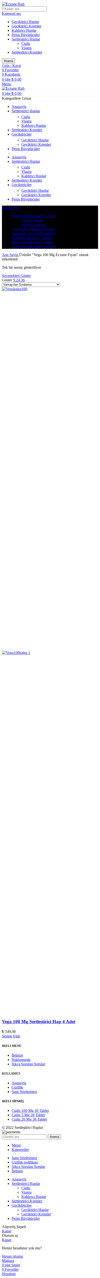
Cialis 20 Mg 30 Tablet (29, 1119)
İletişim (17, 1055)
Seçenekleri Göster (16, 276)
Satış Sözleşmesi (24, 1092)
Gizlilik (17, 1087)
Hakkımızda (21, 1060)
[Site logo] (13, 4)
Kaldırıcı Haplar (24, 30)
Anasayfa (19, 1083)
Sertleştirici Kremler (27, 52)
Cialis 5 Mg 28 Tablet (28, 1115)
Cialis (25, 43)
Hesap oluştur (12, 1256)
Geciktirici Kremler (26, 26)
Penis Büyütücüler (26, 35)
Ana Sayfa (10, 255)
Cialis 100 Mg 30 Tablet (30, 1110)
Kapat (6, 1231)
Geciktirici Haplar (25, 22)
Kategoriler (10, 208)
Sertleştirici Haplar (26, 39)
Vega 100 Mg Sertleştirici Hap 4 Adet (38, 1021)
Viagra (26, 48)
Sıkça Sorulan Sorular (28, 1064)
